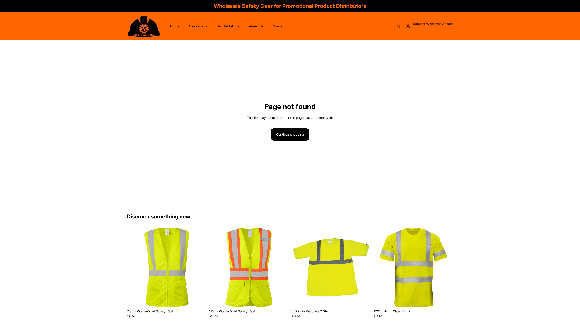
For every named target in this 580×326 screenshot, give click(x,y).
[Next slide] (199, 267)
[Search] (399, 26)
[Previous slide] (133, 267)
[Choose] (199, 300)
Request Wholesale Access (433, 24)
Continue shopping (290, 134)
